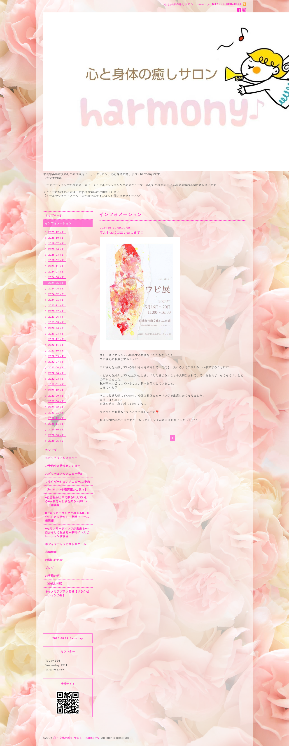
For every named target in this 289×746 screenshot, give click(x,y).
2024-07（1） (57, 271)
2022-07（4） (57, 361)
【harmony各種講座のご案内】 (66, 489)
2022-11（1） (57, 345)
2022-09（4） (57, 356)
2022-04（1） (57, 373)
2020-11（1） (57, 424)
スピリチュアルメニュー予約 (64, 473)
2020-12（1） (57, 418)
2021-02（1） (57, 407)
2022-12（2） (57, 339)
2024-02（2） (57, 294)
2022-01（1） (57, 384)
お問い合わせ (54, 559)
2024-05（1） (57, 283)
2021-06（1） (57, 401)
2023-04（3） (57, 328)
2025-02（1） (57, 260)
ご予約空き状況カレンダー (62, 465)
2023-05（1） (57, 322)
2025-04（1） (57, 249)
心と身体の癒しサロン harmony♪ (76, 737)
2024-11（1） (57, 266)
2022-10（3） (57, 350)
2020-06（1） (57, 435)
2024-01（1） (57, 299)
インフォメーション (58, 223)
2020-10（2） (57, 429)
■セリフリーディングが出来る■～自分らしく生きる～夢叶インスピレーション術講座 (67, 532)
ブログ (49, 567)
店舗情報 (51, 552)
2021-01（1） (57, 412)
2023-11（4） (57, 305)
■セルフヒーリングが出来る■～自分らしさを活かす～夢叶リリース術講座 (67, 516)
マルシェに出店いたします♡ (122, 232)
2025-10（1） (57, 237)
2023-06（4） (57, 316)
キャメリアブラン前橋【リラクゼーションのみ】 (67, 593)
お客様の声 (52, 575)
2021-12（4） (57, 390)
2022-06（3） (57, 367)
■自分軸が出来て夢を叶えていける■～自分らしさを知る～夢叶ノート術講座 (66, 501)
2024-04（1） (57, 288)
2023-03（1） (57, 333)
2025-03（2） (57, 254)
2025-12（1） (57, 232)
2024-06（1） (57, 277)
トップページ (54, 215)
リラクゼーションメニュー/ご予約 (67, 481)
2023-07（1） (57, 311)
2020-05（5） (57, 440)
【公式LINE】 (54, 583)
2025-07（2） (57, 243)
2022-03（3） (57, 378)
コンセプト (52, 450)
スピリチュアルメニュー (61, 458)
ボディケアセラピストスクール (65, 544)
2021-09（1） (57, 395)
